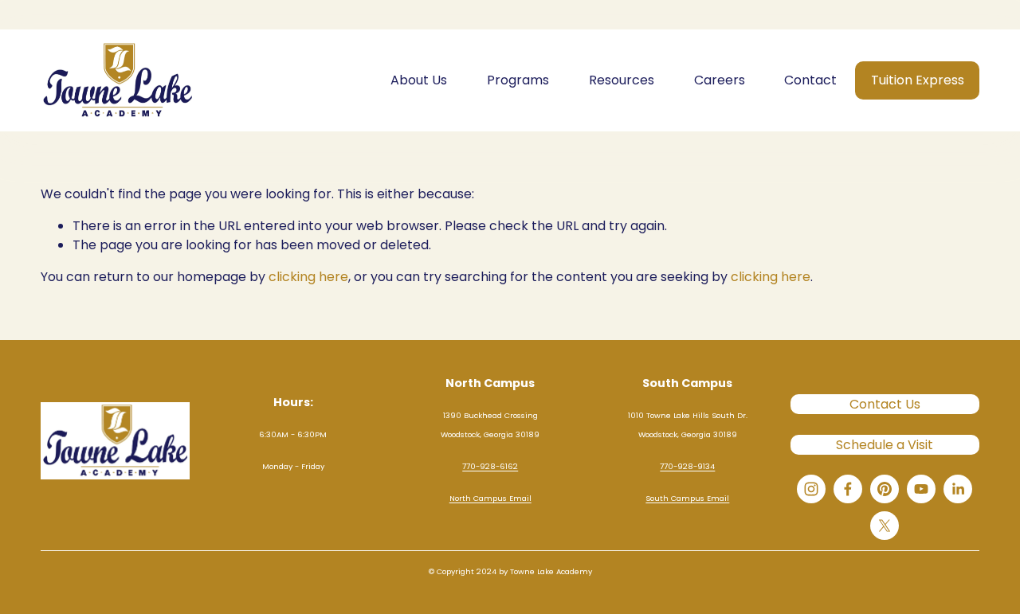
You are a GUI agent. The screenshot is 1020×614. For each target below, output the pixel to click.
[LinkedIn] (958, 489)
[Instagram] (811, 489)
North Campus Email (490, 498)
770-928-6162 (490, 466)
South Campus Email (687, 498)
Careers (719, 80)
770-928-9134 (687, 466)
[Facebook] (848, 489)
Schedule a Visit (884, 445)
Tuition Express (917, 80)
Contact (810, 80)
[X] (884, 525)
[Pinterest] (884, 489)
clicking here (308, 277)
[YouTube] (921, 489)
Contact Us (884, 404)
